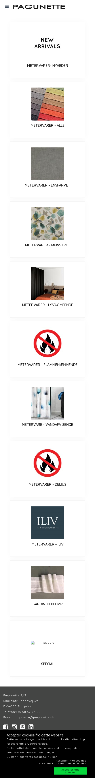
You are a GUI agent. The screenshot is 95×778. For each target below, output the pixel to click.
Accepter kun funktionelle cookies (62, 763)
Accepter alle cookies (70, 771)
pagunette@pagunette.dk (34, 717)
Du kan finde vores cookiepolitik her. (32, 756)
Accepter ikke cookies (71, 760)
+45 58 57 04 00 (28, 712)
